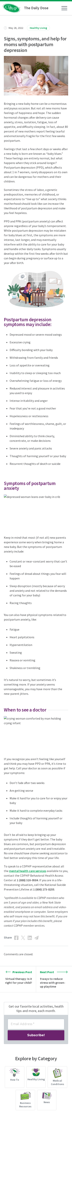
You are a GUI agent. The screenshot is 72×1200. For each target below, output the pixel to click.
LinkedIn (30, 938)
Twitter (23, 938)
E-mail (36, 938)
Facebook (16, 938)
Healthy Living (38, 28)
